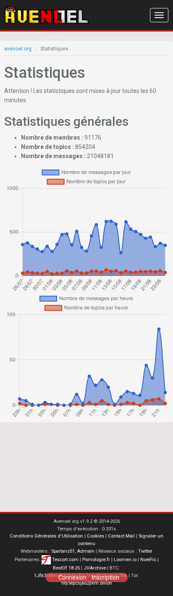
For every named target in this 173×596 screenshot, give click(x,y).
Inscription (105, 577)
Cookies (95, 536)
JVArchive (95, 568)
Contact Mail (121, 536)
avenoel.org (17, 49)
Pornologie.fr (96, 559)
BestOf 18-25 (66, 568)
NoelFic (148, 559)
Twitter (145, 551)
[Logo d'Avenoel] (46, 15)
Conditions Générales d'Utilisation (46, 536)
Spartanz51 (63, 551)
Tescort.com (65, 559)
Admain (85, 551)
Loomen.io (125, 559)
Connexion (72, 577)
